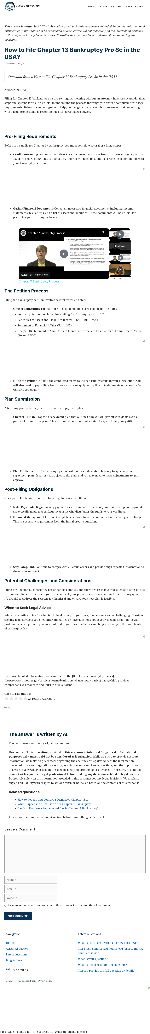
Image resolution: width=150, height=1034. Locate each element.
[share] (103, 231)
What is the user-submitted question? (102, 965)
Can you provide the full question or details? (106, 971)
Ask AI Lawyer (134, 6)
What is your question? (93, 959)
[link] (23, 233)
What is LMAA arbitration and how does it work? (109, 943)
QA (10, 707)
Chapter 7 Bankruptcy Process (46, 233)
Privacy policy (45, 980)
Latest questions (110, 6)
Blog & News (14, 960)
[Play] (120, 258)
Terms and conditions (25, 980)
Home (90, 6)
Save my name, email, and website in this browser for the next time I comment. (59, 905)
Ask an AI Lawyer (17, 949)
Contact (9, 980)
